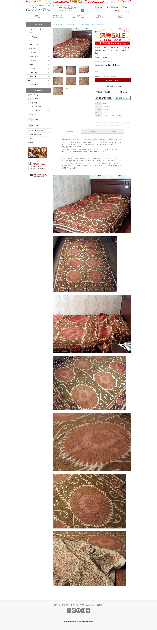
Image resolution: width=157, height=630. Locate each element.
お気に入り (35, 125)
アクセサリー (32, 76)
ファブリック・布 (33, 57)
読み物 (120, 16)
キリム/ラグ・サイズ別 (35, 29)
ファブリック (58, 16)
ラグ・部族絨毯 (32, 37)
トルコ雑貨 (31, 68)
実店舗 (82, 605)
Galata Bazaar (76, 622)
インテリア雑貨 (32, 72)
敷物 (36, 16)
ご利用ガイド (74, 605)
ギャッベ (30, 41)
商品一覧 (57, 605)
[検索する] (82, 10)
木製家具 (30, 64)
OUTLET (30, 80)
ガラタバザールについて (35, 95)
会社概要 (30, 142)
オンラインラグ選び (34, 111)
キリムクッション (33, 45)
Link (113, 131)
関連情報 (92, 131)
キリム (30, 33)
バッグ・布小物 (32, 49)
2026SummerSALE (33, 84)
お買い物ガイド (32, 103)
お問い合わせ (32, 115)
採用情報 (100, 605)
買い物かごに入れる (112, 80)
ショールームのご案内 (34, 107)
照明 (99, 16)
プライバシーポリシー (34, 134)
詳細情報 (70, 131)
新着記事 (65, 605)
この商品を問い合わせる (113, 86)
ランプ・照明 (32, 53)
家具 (78, 16)
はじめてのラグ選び (34, 99)
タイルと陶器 (32, 60)
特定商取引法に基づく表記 (36, 130)
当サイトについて (33, 138)
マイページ (35, 119)
